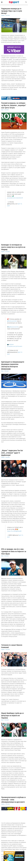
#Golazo (11, 344)
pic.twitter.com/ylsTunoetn (14, 346)
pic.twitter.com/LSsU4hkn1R (15, 198)
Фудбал (2, 15)
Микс (2, 109)
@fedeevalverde (12, 321)
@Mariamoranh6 (13, 327)
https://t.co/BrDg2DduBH (14, 531)
